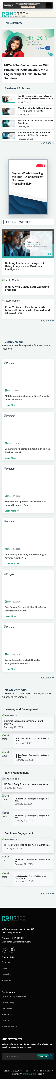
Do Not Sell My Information (14, 997)
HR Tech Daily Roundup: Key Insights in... (27, 784)
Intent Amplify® (29, 1074)
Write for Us (7, 1014)
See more (46, 143)
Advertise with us (9, 1026)
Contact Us (7, 1008)
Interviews (6, 980)
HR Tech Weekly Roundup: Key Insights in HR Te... (32, 739)
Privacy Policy (8, 1002)
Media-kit (6, 1020)
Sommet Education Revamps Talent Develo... (23, 722)
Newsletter (6, 974)
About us (6, 962)
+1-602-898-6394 (17, 938)
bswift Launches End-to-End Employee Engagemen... (30, 877)
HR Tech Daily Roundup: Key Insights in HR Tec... (32, 800)
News (4, 968)
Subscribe (42, 1056)
